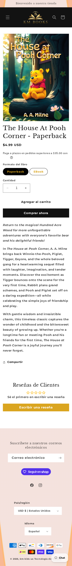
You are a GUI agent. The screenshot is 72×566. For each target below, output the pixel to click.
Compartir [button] (15, 362)
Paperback (15, 171)
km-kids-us (27, 559)
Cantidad (9, 180)
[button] (7, 17)
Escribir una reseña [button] (36, 407)
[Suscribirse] (60, 457)
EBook (39, 171)
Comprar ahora (36, 213)
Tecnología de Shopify (48, 559)
